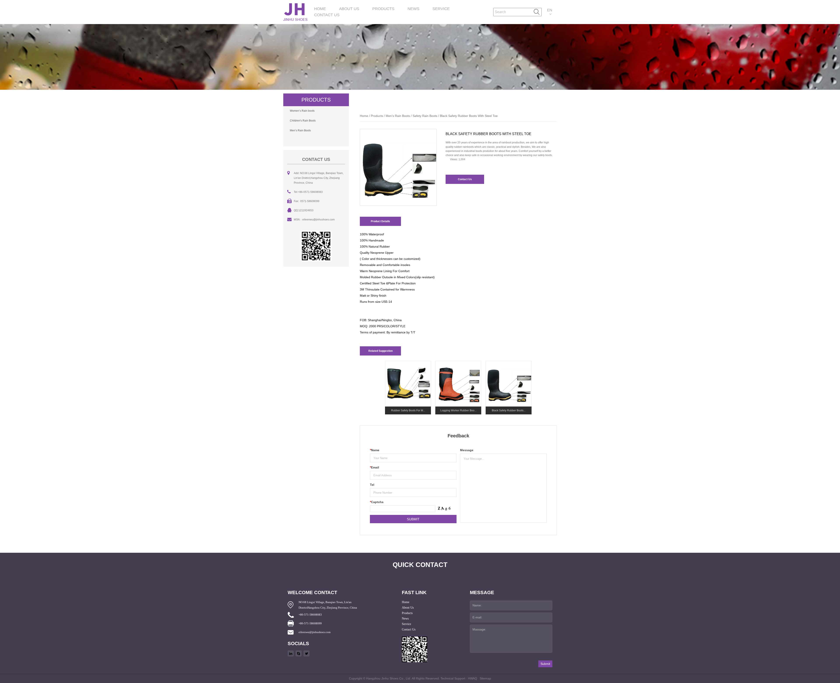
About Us (349, 9)
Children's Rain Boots (303, 120)
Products (383, 9)
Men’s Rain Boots (300, 130)
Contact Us (327, 15)
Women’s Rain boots (302, 110)
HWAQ (472, 678)
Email (374, 467)
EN (549, 10)
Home (320, 9)
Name (374, 450)
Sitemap (485, 678)
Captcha (376, 502)
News (413, 9)
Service (441, 9)
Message (466, 450)
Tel (372, 484)
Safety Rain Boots (425, 116)
